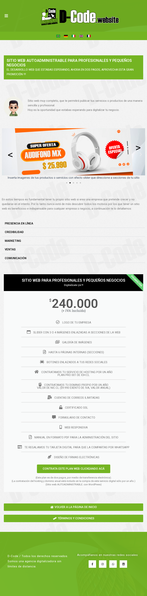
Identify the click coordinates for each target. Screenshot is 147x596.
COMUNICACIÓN (15, 258)
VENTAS (10, 249)
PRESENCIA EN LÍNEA (19, 223)
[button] (6, 154)
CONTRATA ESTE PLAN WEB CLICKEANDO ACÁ (74, 468)
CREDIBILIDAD (14, 232)
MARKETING (13, 241)
